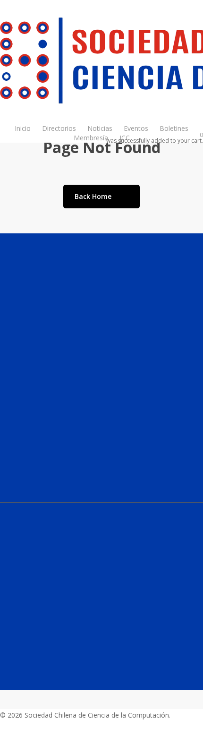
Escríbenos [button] (22, 578)
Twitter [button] (12, 674)
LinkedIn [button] (13, 635)
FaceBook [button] (15, 651)
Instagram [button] (17, 619)
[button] (65, 497)
